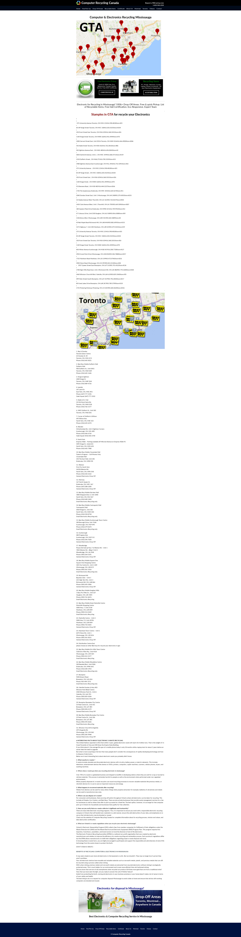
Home (78, 8)
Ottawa (152, 8)
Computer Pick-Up (107, 92)
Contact (159, 8)
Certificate (120, 8)
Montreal (138, 8)
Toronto (145, 8)
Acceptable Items (151, 92)
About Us (129, 8)
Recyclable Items (110, 8)
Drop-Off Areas (98, 8)
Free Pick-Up (86, 8)
